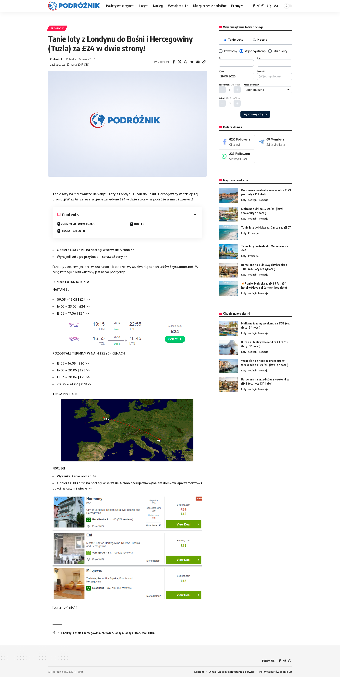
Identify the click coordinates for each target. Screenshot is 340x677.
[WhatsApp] (263, 5)
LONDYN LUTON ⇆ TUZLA (77, 223)
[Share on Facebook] (173, 62)
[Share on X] (179, 62)
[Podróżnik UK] (74, 6)
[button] (269, 6)
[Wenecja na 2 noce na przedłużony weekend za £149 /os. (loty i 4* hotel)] (228, 366)
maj (144, 633)
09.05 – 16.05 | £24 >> (73, 299)
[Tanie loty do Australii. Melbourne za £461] (228, 251)
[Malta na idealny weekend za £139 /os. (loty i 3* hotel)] (228, 328)
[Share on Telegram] (192, 62)
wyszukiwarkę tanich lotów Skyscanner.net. (160, 267)
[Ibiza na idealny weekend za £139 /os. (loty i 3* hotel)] (228, 347)
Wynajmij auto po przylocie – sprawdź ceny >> (92, 257)
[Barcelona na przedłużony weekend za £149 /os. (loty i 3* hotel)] (228, 384)
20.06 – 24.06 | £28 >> (74, 384)
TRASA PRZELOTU (73, 230)
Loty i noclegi (248, 199)
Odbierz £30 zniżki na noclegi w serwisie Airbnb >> (95, 250)
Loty (243, 233)
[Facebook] (254, 5)
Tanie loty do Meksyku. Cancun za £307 (266, 227)
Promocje (57, 28)
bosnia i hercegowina (86, 633)
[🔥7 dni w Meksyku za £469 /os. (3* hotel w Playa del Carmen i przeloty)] (228, 288)
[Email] (198, 62)
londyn (119, 633)
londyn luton (132, 633)
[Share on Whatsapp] (185, 62)
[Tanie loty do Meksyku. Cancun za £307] (228, 232)
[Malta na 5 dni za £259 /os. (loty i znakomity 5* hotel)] (228, 214)
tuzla (151, 633)
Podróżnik (56, 59)
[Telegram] (258, 5)
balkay (67, 633)
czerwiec (107, 633)
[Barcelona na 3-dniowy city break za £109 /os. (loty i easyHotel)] (228, 270)
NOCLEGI (139, 224)
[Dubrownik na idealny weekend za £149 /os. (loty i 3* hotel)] (228, 195)
